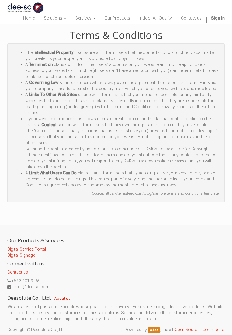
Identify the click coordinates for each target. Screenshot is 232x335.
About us (62, 298)
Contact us (17, 272)
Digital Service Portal (26, 249)
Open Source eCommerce (199, 329)
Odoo (154, 330)
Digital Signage (21, 255)
